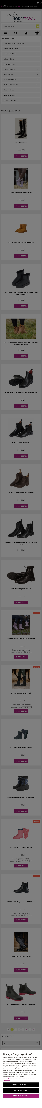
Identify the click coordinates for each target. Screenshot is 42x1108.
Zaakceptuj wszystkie (21, 1096)
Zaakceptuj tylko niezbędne (21, 1085)
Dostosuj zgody (21, 1090)
